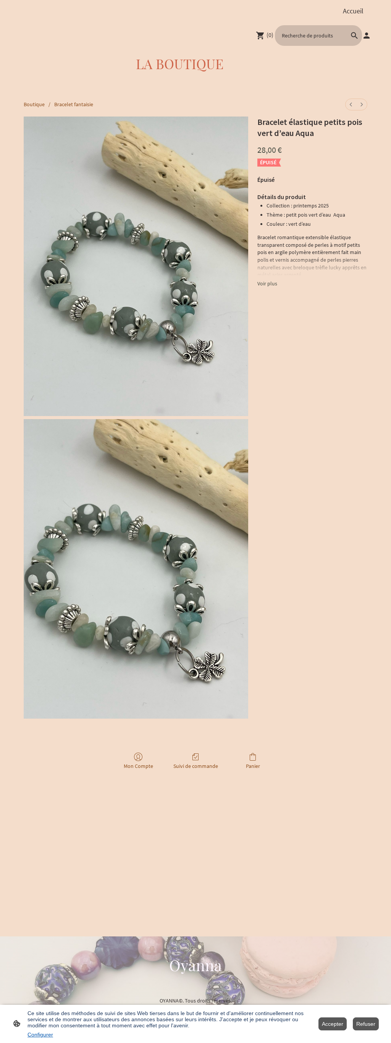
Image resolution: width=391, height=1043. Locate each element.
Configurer (40, 1035)
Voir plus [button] (267, 283)
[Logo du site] (196, 982)
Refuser (365, 1024)
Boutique (34, 104)
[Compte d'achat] (366, 35)
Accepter (332, 1024)
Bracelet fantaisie (73, 104)
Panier (253, 766)
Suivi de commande (195, 766)
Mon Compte (138, 766)
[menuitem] (351, 104)
